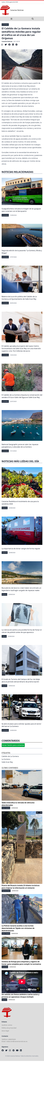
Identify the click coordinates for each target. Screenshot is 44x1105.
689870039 (12, 1039)
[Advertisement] (22, 1083)
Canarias (4, 508)
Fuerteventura (6, 891)
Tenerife (4, 686)
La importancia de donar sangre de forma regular (21, 548)
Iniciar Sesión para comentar (13, 745)
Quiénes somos (7, 1025)
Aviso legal (5, 1031)
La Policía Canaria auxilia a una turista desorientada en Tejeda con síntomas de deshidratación (18, 928)
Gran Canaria (6, 808)
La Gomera (5, 25)
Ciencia (4, 636)
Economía (5, 967)
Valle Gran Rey (7, 762)
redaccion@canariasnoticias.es (16, 1041)
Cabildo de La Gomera (10, 756)
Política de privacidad (9, 1028)
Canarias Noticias (7, 41)
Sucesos (4, 594)
